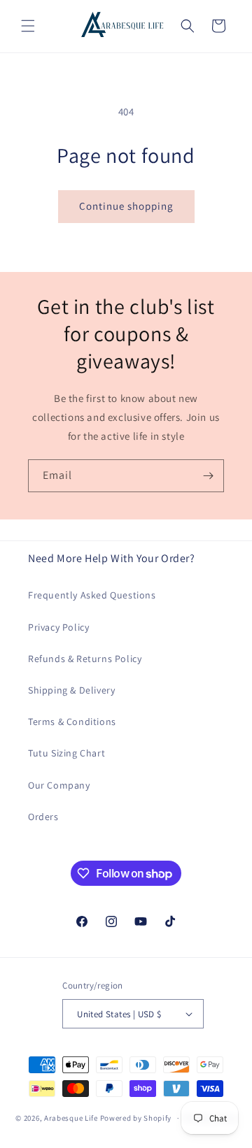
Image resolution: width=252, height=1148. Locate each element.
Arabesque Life (71, 1118)
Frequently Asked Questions (92, 595)
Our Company (59, 785)
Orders (43, 816)
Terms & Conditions (72, 721)
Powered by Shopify (136, 1118)
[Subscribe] (207, 475)
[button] (28, 25)
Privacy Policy (58, 627)
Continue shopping (126, 206)
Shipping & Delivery (71, 690)
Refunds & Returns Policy (84, 658)
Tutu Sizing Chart (66, 753)
